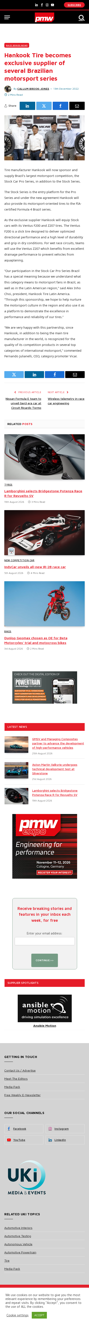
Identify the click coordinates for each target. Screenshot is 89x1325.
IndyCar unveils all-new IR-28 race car (35, 567)
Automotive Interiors (18, 1228)
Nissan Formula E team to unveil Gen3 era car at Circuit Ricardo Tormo (23, 403)
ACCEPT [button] (39, 1315)
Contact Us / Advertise (20, 1070)
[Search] (81, 17)
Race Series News (16, 45)
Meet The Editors (16, 1078)
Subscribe (74, 4)
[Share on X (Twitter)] (44, 106)
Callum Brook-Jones (33, 88)
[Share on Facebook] (60, 106)
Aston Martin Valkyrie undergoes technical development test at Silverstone (54, 769)
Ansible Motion (44, 1025)
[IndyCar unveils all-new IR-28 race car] (44, 532)
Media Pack (12, 1087)
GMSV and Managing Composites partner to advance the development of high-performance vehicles (58, 743)
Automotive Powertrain (20, 1252)
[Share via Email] (77, 106)
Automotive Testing (17, 1236)
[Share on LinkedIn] (27, 106)
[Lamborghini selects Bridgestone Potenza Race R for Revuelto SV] (44, 456)
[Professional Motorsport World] (44, 17)
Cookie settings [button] (17, 1315)
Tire (7, 1260)
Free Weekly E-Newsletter (22, 1095)
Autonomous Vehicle (18, 1244)
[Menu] (7, 17)
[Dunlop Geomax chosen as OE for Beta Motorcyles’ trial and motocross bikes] (44, 603)
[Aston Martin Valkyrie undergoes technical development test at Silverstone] (16, 770)
